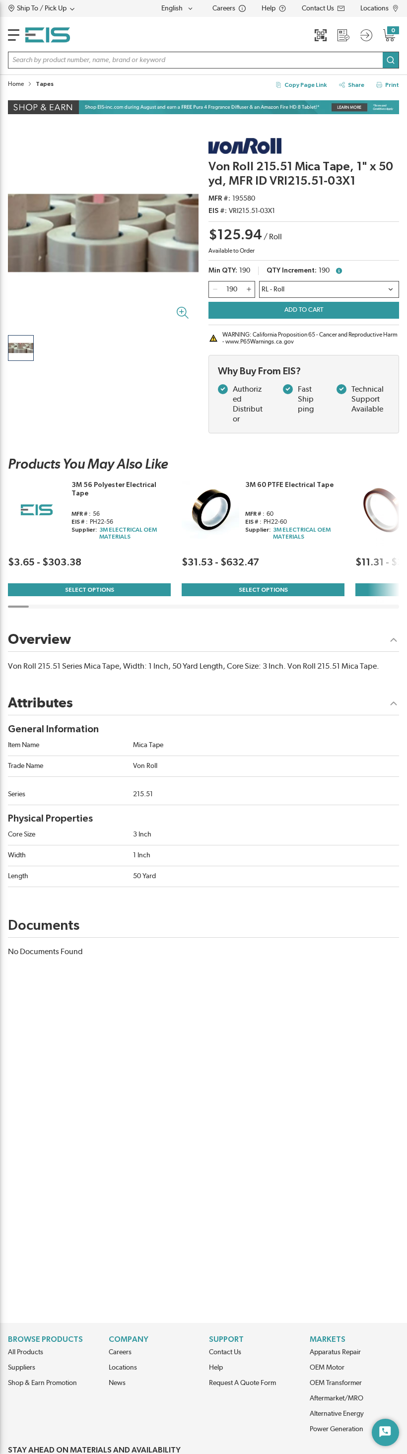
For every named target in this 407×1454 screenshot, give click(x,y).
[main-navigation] (13, 35)
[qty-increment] (249, 289)
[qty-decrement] (215, 289)
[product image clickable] (21, 348)
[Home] (47, 35)
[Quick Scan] (320, 35)
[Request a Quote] (343, 35)
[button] (60, 8)
